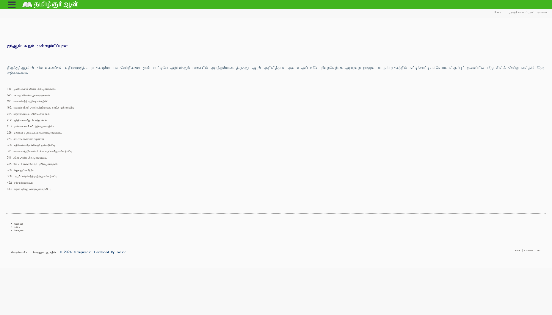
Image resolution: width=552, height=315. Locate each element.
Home (497, 12)
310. (39, 151)
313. (33, 164)
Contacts (529, 250)
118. (31, 89)
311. (27, 158)
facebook (18, 223)
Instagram (19, 230)
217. (28, 114)
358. (31, 176)
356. (20, 170)
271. (25, 139)
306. (31, 145)
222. (27, 120)
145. (28, 95)
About (518, 250)
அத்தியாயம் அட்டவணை (528, 12)
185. (40, 108)
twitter (17, 227)
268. (34, 133)
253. (31, 126)
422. (20, 183)
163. (28, 101)
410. (28, 189)
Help (539, 250)
